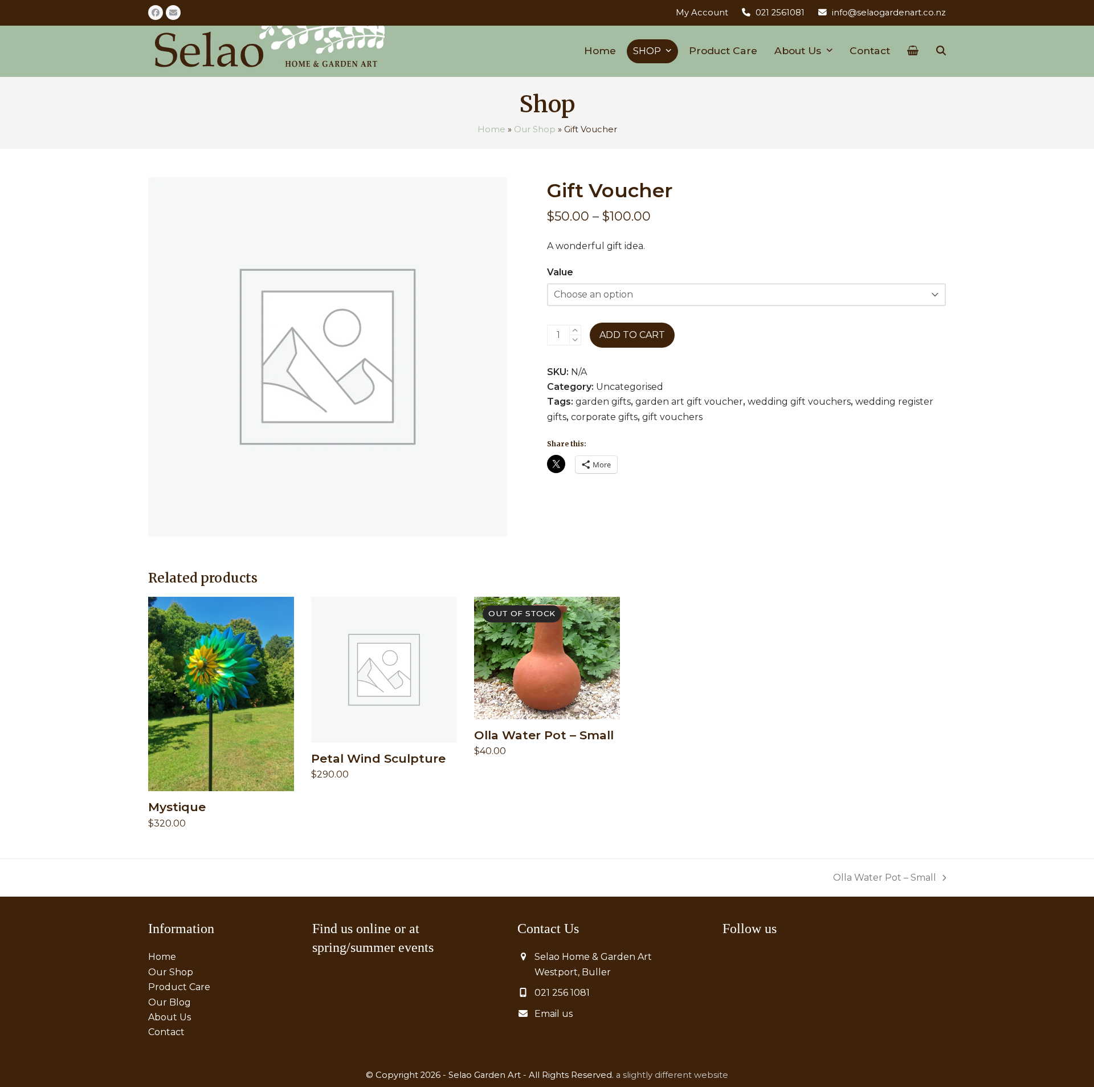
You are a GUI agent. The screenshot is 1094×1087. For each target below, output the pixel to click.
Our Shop (535, 129)
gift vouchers (672, 417)
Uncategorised (629, 386)
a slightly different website (672, 1075)
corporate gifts (604, 417)
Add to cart (632, 334)
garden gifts (603, 401)
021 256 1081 (562, 992)
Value (560, 272)
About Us (169, 1017)
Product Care (179, 987)
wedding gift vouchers (799, 401)
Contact (166, 1032)
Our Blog (169, 1002)
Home (491, 129)
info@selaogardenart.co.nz (889, 12)
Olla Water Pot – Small (884, 878)
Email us (553, 1013)
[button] (913, 51)
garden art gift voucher (689, 401)
